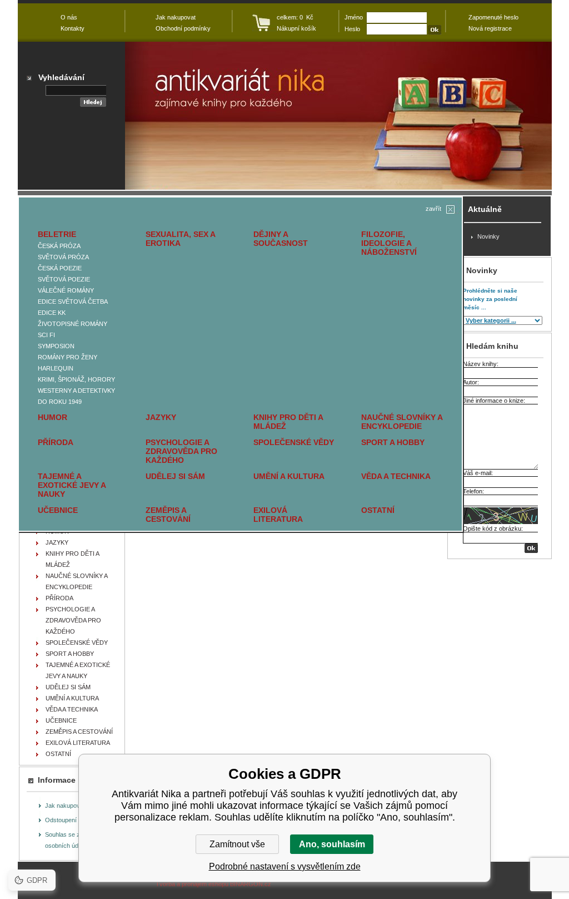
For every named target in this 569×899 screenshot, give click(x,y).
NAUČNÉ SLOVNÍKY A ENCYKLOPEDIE (401, 422)
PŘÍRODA (55, 442)
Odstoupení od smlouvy (77, 820)
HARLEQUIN (55, 368)
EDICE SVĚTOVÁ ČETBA (73, 301)
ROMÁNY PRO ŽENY (67, 357)
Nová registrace (490, 28)
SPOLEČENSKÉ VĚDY (293, 442)
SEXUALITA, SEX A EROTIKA (180, 239)
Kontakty (72, 28)
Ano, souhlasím (332, 844)
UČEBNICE (58, 510)
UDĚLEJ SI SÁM (175, 476)
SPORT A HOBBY (393, 442)
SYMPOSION (56, 346)
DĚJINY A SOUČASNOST (280, 239)
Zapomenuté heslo (493, 17)
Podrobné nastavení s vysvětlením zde (285, 866)
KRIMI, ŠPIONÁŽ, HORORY (76, 379)
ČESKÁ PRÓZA (59, 246)
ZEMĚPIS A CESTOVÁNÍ (168, 514)
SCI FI (46, 335)
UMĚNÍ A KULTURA (289, 476)
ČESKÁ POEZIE (60, 268)
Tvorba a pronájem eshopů (192, 884)
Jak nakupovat (65, 805)
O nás (69, 17)
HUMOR (52, 417)
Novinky (488, 236)
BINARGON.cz (250, 884)
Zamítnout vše (237, 844)
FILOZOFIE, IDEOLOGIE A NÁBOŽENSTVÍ (389, 243)
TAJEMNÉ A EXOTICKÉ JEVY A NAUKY (72, 485)
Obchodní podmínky (183, 28)
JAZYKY (161, 417)
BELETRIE (57, 234)
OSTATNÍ (378, 510)
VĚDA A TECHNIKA (396, 476)
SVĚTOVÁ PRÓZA (63, 257)
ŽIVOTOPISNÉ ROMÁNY (72, 323)
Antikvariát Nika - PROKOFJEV (338, 116)
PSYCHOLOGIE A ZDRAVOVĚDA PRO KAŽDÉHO (181, 451)
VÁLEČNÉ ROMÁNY (66, 290)
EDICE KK (52, 312)
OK (531, 548)
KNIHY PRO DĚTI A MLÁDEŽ (288, 422)
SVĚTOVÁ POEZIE (64, 279)
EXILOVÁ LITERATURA (278, 514)
